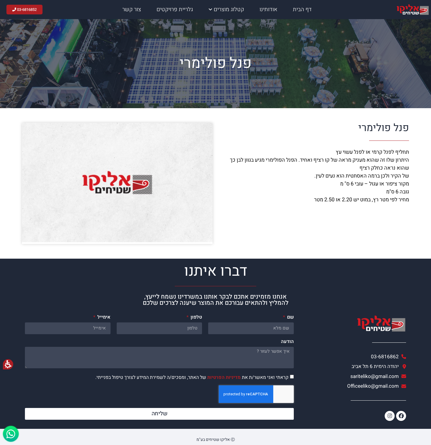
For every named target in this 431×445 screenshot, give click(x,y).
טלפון (195, 318)
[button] (159, 367)
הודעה (287, 342)
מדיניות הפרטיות (224, 377)
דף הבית (302, 9)
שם (290, 318)
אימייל (103, 318)
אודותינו (268, 9)
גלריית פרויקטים (175, 9)
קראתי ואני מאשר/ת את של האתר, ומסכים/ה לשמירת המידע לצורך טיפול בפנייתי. (192, 377)
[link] (353, 376)
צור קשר (131, 9)
